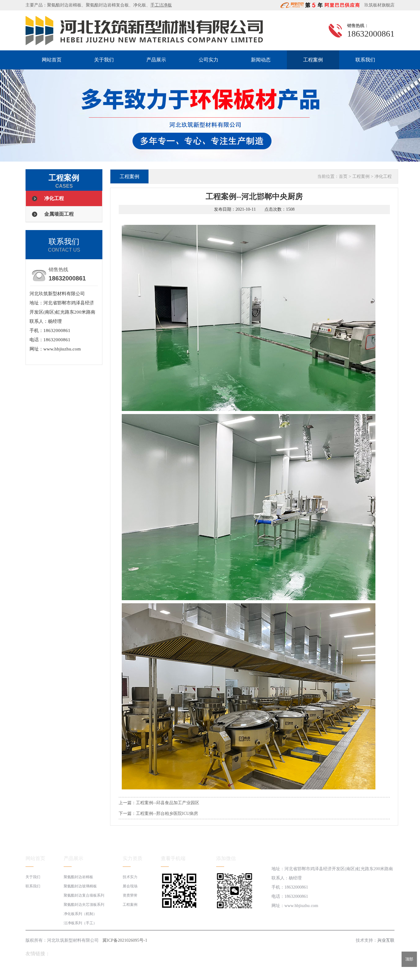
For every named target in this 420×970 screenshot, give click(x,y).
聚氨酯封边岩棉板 (64, 5)
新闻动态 (261, 59)
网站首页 (51, 59)
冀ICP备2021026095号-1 (124, 940)
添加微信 (226, 858)
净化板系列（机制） (80, 914)
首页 (343, 176)
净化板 (139, 5)
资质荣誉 (130, 895)
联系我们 (365, 59)
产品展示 (156, 59)
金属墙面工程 (59, 214)
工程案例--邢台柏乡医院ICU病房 (167, 813)
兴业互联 (385, 940)
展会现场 (130, 886)
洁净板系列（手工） (80, 923)
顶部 (409, 958)
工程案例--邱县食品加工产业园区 (167, 802)
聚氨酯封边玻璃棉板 (80, 886)
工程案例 (313, 59)
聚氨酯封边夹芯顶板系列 (84, 904)
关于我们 (104, 59)
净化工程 (54, 198)
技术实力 (130, 877)
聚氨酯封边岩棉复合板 (107, 5)
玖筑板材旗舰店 (377, 5)
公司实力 (208, 59)
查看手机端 (173, 858)
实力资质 (132, 858)
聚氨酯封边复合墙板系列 (84, 895)
